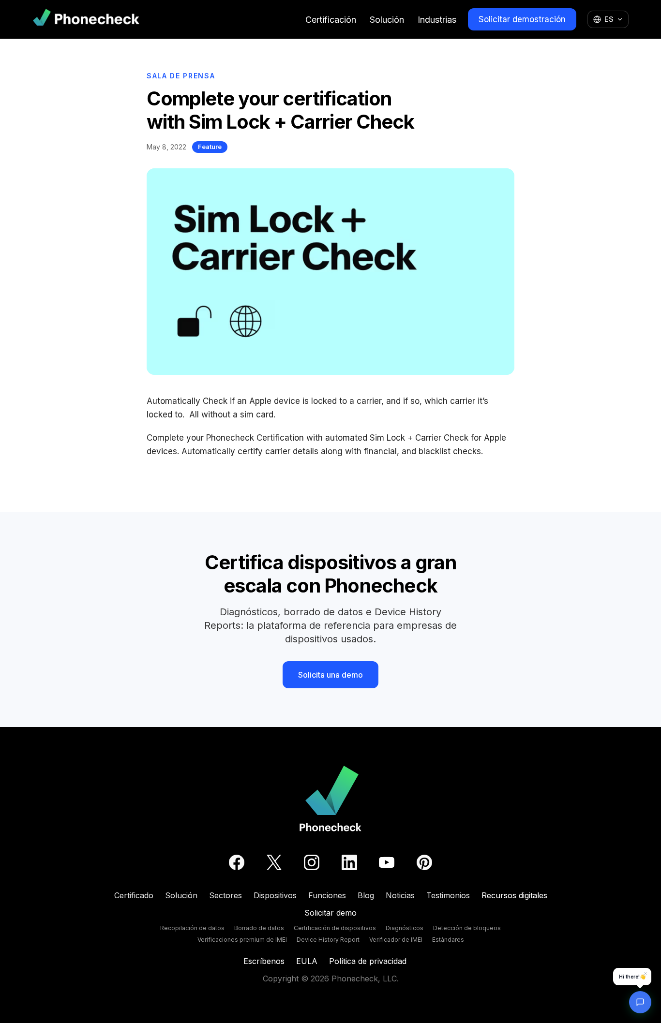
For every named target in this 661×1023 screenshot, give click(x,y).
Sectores (225, 895)
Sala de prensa (181, 76)
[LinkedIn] (349, 862)
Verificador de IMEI (395, 939)
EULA (306, 961)
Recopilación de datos (192, 928)
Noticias (400, 895)
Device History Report (328, 939)
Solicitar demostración (522, 19)
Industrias (437, 20)
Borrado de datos (259, 928)
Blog (366, 895)
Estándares (448, 939)
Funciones (327, 895)
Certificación (330, 20)
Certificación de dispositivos (335, 928)
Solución (387, 20)
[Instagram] (311, 862)
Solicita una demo (330, 675)
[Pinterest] (424, 862)
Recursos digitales (514, 895)
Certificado (133, 895)
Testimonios (448, 895)
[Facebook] (236, 862)
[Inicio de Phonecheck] (86, 19)
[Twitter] (274, 862)
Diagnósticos (404, 928)
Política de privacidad (367, 961)
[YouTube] (386, 862)
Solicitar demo (330, 913)
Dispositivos (275, 895)
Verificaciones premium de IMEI (242, 939)
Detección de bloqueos (467, 928)
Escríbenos (264, 961)
